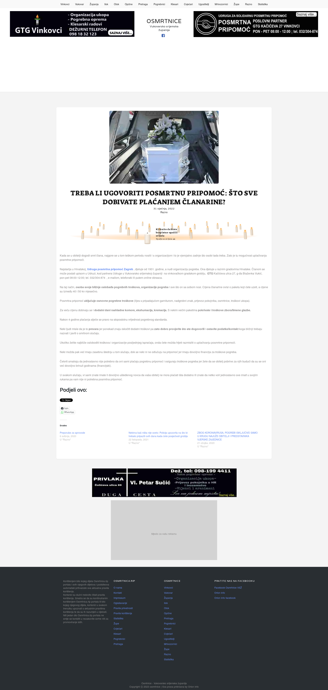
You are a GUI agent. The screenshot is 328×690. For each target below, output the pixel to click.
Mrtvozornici (221, 4)
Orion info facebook (225, 597)
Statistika (263, 4)
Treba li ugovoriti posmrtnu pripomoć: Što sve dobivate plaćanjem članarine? (164, 197)
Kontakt (118, 592)
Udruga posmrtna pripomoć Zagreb (110, 269)
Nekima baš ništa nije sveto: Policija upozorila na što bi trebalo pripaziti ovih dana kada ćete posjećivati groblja (158, 434)
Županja (94, 4)
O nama (118, 587)
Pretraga (143, 4)
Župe (236, 4)
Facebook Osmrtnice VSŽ (228, 587)
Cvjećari (188, 4)
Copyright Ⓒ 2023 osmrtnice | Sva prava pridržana (157, 686)
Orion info (219, 592)
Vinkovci (64, 4)
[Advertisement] (164, 68)
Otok (116, 4)
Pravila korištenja (123, 613)
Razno (248, 4)
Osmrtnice (164, 21)
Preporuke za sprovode (72, 432)
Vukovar (79, 4)
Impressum (119, 597)
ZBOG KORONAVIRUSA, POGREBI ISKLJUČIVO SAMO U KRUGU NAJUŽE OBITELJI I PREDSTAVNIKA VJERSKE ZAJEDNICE (227, 436)
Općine (129, 4)
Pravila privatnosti (123, 608)
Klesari (174, 4)
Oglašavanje (120, 603)
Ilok (106, 4)
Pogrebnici (159, 4)
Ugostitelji (204, 4)
